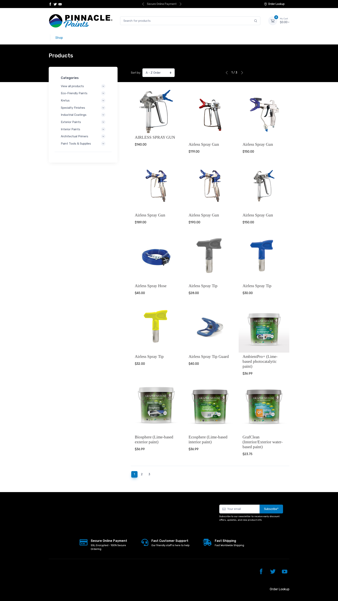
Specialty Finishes (73, 108)
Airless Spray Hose (150, 285)
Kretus (65, 100)
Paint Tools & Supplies (76, 143)
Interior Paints (70, 129)
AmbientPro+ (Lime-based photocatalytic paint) (260, 361)
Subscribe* (271, 509)
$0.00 (284, 20)
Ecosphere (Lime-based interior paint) (208, 439)
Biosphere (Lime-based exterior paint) (154, 439)
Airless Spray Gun (204, 144)
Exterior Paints (71, 122)
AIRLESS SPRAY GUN (155, 137)
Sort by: (136, 72)
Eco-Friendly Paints (74, 93)
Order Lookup (276, 4)
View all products (72, 86)
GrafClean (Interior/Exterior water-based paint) (263, 442)
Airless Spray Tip (203, 285)
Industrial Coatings (73, 115)
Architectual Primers (74, 136)
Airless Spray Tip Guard (209, 356)
